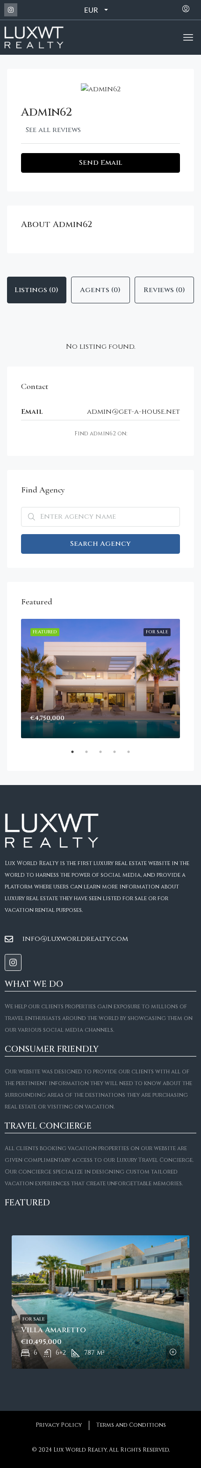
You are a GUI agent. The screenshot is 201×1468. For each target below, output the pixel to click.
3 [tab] (105, 755)
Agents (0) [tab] (100, 290)
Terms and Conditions (131, 1425)
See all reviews (53, 130)
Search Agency (100, 544)
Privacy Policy (59, 1425)
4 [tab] (119, 755)
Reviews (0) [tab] (164, 290)
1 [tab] (77, 755)
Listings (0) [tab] (36, 290)
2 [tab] (91, 755)
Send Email (100, 163)
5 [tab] (133, 755)
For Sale (33, 1319)
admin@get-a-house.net (133, 412)
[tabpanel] (100, 678)
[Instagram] (10, 9)
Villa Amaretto (53, 1330)
